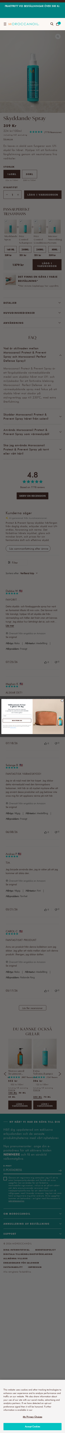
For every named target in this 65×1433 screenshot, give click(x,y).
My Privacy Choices (32, 1416)
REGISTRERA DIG (17, 720)
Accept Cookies (32, 1426)
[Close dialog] (62, 700)
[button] (4, 24)
